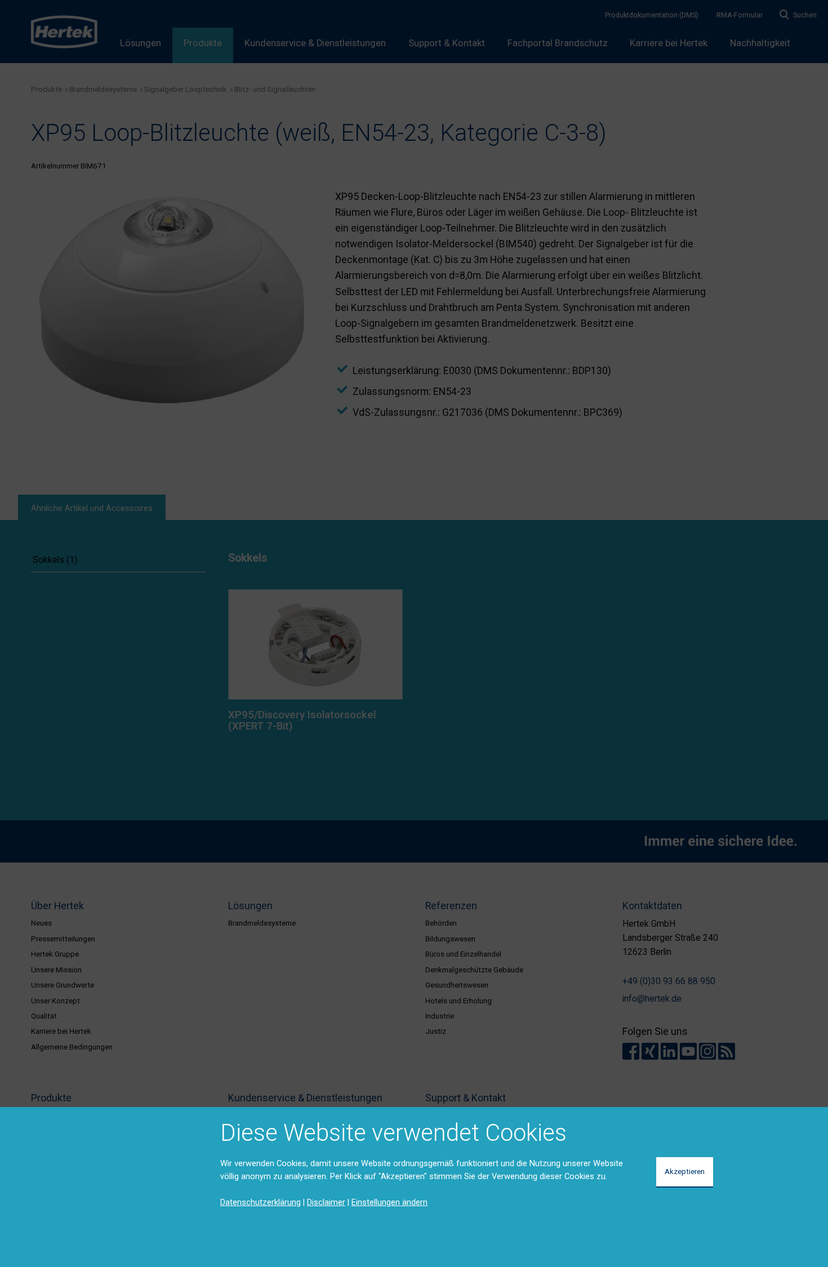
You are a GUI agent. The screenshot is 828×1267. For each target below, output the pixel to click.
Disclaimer (326, 1202)
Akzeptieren (685, 1171)
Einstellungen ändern (389, 1202)
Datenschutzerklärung (260, 1202)
